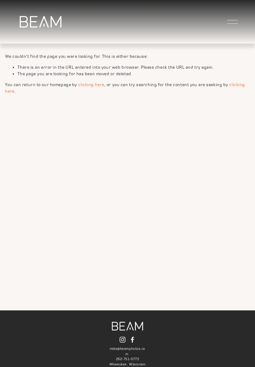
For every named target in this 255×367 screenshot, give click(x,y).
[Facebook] (132, 340)
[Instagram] (122, 340)
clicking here (91, 84)
